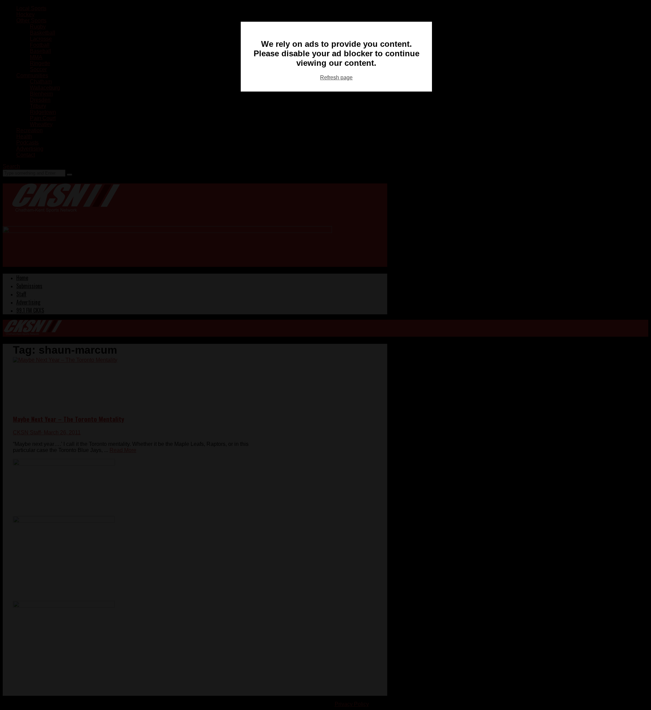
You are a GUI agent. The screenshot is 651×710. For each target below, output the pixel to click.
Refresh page (336, 77)
